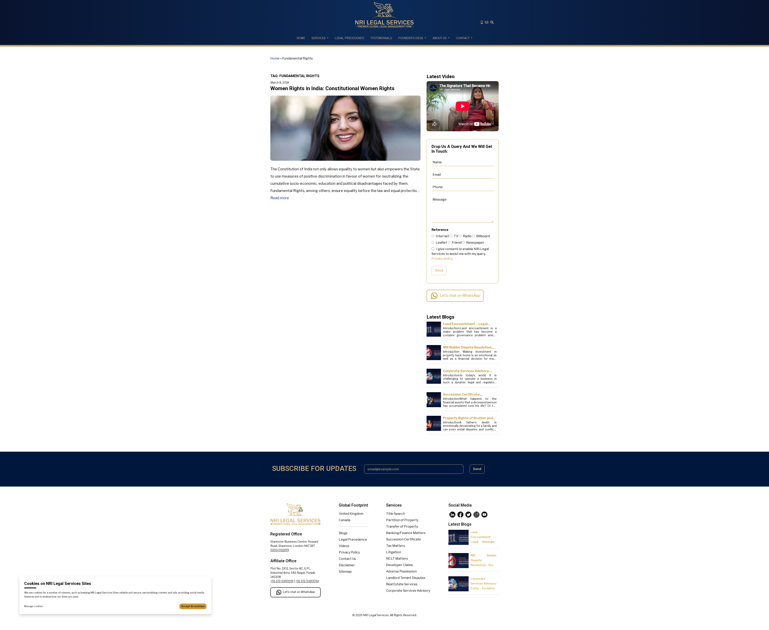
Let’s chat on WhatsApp (460, 295)
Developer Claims (399, 565)
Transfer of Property (402, 526)
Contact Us (347, 559)
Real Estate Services (402, 584)
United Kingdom (351, 514)
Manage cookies (33, 606)
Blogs (343, 533)
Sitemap (345, 571)
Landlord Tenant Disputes (405, 578)
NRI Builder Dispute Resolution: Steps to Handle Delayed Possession (484, 565)
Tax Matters (395, 546)
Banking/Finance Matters (406, 533)
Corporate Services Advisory (408, 591)
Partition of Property (402, 520)
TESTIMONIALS (381, 38)
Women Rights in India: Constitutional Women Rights (332, 88)
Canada (344, 520)
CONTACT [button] (463, 38)
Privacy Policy (349, 552)
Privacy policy (442, 258)
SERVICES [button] (319, 38)
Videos (344, 546)
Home (301, 38)
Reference (440, 230)
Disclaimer (347, 565)
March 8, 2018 (279, 82)
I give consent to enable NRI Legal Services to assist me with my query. (460, 253)
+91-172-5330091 (281, 581)
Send (439, 270)
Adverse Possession (401, 571)
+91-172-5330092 (307, 581)
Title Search (395, 514)
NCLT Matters (397, 558)
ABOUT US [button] (440, 38)
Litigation (393, 552)
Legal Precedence (353, 539)
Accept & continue (193, 606)
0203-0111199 (279, 550)
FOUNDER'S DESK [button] (410, 38)
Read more (279, 198)
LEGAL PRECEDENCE (349, 38)
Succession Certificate (403, 539)
